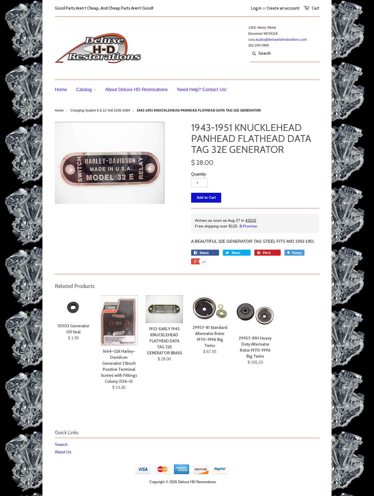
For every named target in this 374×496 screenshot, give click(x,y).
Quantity (198, 174)
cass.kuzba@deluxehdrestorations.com (277, 40)
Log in (256, 8)
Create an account (283, 8)
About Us (63, 452)
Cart (315, 8)
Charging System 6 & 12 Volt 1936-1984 (100, 110)
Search (61, 444)
